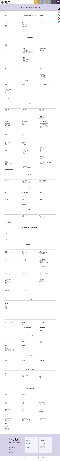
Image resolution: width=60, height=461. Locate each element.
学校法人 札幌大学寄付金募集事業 (45, 273)
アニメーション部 (25, 166)
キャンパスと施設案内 (7, 274)
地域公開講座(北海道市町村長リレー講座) (10, 349)
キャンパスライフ (7, 80)
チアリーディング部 (7, 149)
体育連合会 (23, 142)
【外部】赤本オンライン (8, 89)
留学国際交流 (43, 446)
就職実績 (23, 322)
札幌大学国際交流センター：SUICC (9, 279)
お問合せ (25, 457)
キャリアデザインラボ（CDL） (9, 429)
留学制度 (6, 360)
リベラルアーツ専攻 (42, 77)
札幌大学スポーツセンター (8, 142)
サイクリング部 (42, 148)
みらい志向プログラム (25, 69)
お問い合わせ (6, 239)
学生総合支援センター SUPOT (9, 125)
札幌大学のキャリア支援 (8, 322)
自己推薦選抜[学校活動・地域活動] (27, 51)
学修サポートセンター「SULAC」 (44, 110)
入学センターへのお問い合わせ (44, 84)
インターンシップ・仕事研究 (43, 125)
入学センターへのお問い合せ (8, 88)
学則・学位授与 (7, 260)
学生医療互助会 (42, 117)
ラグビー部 (24, 151)
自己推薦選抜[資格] (25, 50)
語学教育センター (42, 111)
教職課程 (41, 330)
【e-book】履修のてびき (25, 109)
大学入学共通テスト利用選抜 (26, 59)
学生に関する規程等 (24, 252)
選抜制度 (6, 45)
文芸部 (23, 161)
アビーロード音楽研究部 (43, 418)
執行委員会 (6, 144)
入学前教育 (41, 261)
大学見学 (41, 342)
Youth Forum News (42, 163)
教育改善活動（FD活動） (43, 260)
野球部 (23, 143)
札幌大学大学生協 (24, 26)
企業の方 (30, 209)
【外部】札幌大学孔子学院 (43, 258)
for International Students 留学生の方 (30, 227)
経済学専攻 (41, 69)
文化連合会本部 (7, 162)
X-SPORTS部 (42, 157)
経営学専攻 (6, 306)
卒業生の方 (30, 174)
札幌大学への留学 (42, 360)
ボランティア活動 (42, 161)
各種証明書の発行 (7, 180)
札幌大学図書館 (7, 281)
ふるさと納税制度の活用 (43, 281)
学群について (41, 68)
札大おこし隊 (42, 164)
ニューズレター (7, 341)
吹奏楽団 (6, 150)
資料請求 (41, 19)
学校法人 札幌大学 (25, 273)
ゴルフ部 (24, 153)
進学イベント (6, 92)
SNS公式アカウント (8, 22)
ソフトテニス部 (42, 156)
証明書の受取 (41, 216)
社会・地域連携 (30, 335)
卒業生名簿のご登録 (42, 217)
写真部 (6, 164)
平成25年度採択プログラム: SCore (44, 267)
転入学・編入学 (7, 90)
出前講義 (41, 341)
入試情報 (6, 44)
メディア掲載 (24, 259)
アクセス (6, 19)
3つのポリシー (6, 253)
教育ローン (6, 73)
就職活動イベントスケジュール (44, 126)
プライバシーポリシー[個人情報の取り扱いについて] (30, 15)
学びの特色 (6, 233)
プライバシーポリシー (19, 457)
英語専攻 (41, 73)
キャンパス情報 (42, 109)
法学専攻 (6, 307)
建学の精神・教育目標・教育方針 (9, 252)
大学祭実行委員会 (7, 145)
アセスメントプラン (7, 254)
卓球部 (41, 147)
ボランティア (7, 423)
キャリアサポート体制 (43, 322)
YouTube (6, 27)
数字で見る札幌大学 (24, 254)
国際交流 (23, 360)
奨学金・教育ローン (24, 124)
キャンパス (23, 19)
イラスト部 (41, 420)
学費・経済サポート (7, 234)
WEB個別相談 (7, 98)
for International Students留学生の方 (30, 447)
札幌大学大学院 (24, 25)
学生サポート (24, 204)
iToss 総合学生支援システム (44, 22)
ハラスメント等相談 (7, 123)
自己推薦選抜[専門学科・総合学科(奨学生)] (28, 52)
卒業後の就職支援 (24, 180)
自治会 (5, 143)
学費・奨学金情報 (24, 121)
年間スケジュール (7, 109)
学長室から (6, 259)
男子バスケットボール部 (26, 154)
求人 (40, 215)
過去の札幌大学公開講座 (8, 348)
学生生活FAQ (41, 118)
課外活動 (24, 48)
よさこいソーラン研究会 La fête (9, 169)
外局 (40, 376)
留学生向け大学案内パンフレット (9, 238)
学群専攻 (42, 440)
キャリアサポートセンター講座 (26, 327)
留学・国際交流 (30, 355)
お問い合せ (41, 15)
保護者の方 (30, 187)
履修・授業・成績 (24, 111)
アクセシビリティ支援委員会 (8, 124)
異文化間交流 (24, 135)
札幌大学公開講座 (7, 347)
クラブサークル (43, 449)
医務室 (41, 116)
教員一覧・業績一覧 (7, 290)
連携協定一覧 (24, 341)
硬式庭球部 (24, 144)
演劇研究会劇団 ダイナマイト (8, 420)
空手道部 (41, 151)
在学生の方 (30, 103)
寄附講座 (23, 347)
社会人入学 (6, 91)
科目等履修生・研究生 (25, 291)
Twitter (5, 24)
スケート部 (24, 145)
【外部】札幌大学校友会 (43, 180)
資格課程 (6, 135)
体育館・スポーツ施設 (8, 283)
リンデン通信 (6, 111)
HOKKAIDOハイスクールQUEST (44, 262)
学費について (6, 68)
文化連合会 (6, 161)
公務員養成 (6, 134)
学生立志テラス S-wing (8, 282)
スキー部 (23, 410)
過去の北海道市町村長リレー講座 (9, 350)
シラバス (23, 110)
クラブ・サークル (42, 373)
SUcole (6, 280)
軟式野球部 (41, 409)
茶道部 (40, 419)
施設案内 (6, 273)
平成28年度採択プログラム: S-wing (44, 266)
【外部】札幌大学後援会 (43, 254)
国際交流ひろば (7, 428)
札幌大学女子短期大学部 (25, 24)
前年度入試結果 (42, 50)
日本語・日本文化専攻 (43, 75)
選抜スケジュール (7, 46)
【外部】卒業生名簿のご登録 (26, 182)
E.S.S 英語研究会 (24, 418)
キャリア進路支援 (43, 443)
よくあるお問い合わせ (43, 48)
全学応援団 (23, 394)
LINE (5, 26)
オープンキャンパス (7, 93)
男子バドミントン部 (42, 149)
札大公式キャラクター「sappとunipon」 (27, 253)
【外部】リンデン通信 (42, 181)
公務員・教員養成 (42, 327)
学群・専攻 (30, 299)
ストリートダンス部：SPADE (26, 167)
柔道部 (23, 409)
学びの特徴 (23, 68)
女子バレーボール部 (25, 150)
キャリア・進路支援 (25, 80)
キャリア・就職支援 (43, 121)
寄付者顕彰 (41, 280)
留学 (22, 134)
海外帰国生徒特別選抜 (25, 61)
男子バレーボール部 (25, 149)
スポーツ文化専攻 (42, 76)
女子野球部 (41, 158)
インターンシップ (7, 220)
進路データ (41, 127)
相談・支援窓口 (7, 121)
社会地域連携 (43, 444)
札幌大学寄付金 (42, 274)
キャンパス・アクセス (25, 373)
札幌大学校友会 (11, 452)
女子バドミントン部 (42, 150)
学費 (22, 123)
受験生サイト (30, 37)
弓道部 (23, 152)
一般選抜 (24, 58)
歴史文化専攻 (42, 74)
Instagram (6, 25)
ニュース (6, 15)
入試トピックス (7, 51)
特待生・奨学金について (8, 69)
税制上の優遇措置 (42, 279)
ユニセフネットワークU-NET (9, 163)
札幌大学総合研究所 (42, 253)
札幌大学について (30, 244)
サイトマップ (29, 457)
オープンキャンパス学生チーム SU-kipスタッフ (46, 162)
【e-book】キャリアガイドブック (44, 123)
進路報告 (41, 128)
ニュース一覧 (6, 110)
